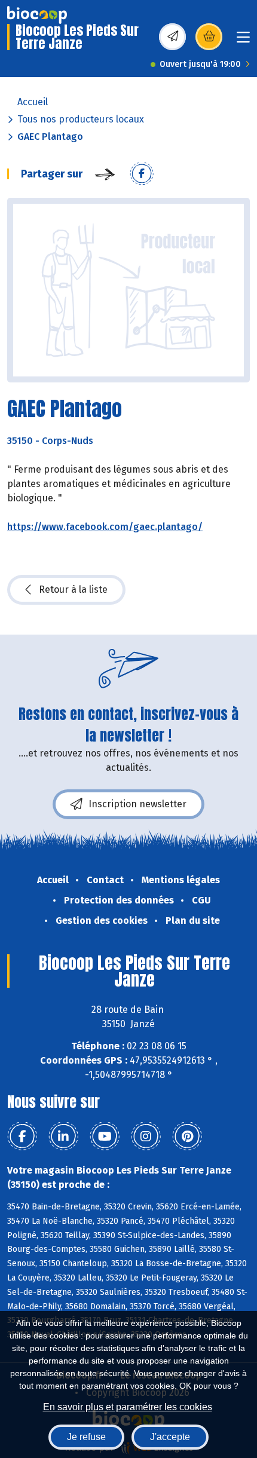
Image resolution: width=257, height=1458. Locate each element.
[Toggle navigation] (243, 40)
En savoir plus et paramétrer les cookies (127, 1407)
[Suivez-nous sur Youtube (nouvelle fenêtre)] (105, 1136)
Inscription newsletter (137, 804)
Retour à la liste (73, 589)
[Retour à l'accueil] (37, 15)
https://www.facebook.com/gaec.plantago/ (105, 526)
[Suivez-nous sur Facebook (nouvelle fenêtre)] (22, 1136)
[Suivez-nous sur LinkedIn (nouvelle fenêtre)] (63, 1136)
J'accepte (170, 1437)
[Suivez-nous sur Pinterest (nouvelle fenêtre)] (187, 1136)
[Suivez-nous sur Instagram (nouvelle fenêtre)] (146, 1136)
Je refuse (86, 1437)
